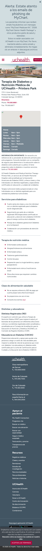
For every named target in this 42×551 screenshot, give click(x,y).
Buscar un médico (18, 424)
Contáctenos (17, 511)
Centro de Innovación (20, 501)
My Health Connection (20, 418)
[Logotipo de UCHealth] (18, 359)
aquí (24, 300)
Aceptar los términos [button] (21, 543)
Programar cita (17, 421)
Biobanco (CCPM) (19, 507)
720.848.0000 (19, 370)
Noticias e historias (19, 478)
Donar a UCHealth (19, 498)
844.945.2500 (19, 400)
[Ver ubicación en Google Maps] (21, 119)
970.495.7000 (19, 379)
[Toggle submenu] (3, 60)
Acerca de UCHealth (20, 489)
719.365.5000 (19, 388)
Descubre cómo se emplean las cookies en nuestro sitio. (21, 538)
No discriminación (19, 504)
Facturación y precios (20, 441)
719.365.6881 (12, 103)
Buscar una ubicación (20, 427)
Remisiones (16, 463)
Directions (5, 100)
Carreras (15, 492)
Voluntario (16, 495)
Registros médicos (19, 457)
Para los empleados (19, 472)
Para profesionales (19, 475)
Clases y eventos (18, 460)
